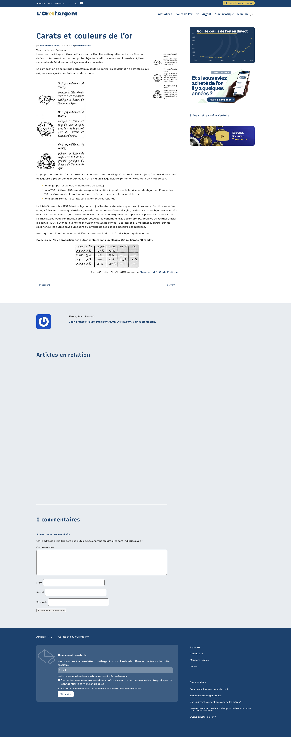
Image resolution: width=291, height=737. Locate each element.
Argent (206, 14)
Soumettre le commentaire (51, 610)
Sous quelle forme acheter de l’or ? (209, 689)
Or (197, 14)
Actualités (165, 14)
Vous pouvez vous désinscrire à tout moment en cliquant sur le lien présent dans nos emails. (99, 688)
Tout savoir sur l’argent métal (206, 696)
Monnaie (243, 14)
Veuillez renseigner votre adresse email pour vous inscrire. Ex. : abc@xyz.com (92, 676)
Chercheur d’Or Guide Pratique (158, 272)
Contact (194, 666)
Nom (39, 582)
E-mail (40, 592)
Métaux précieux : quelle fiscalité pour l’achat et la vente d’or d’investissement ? (220, 709)
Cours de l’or (184, 14)
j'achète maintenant (240, 3)
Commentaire (45, 547)
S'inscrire (65, 694)
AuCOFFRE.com (56, 3)
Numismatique (224, 14)
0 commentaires (83, 45)
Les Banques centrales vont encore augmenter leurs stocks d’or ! (77, 495)
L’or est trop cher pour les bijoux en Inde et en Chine (69, 402)
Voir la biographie (144, 321)
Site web (41, 602)
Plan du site (196, 654)
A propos (195, 647)
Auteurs (40, 3)
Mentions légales (199, 660)
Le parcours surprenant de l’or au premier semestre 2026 (71, 449)
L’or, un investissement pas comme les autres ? (215, 702)
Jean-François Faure (49, 45)
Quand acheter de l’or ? (203, 717)
